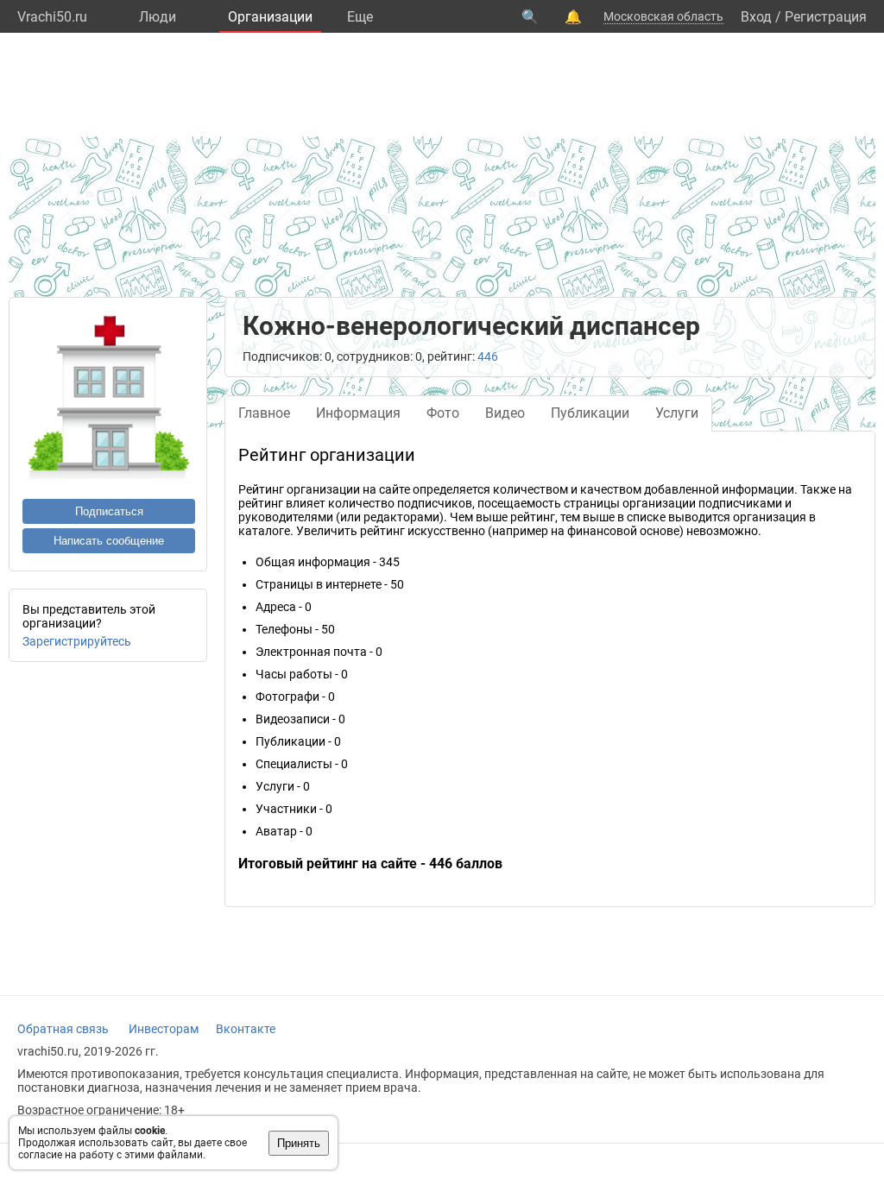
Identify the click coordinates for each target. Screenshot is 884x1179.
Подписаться (109, 511)
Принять (298, 1143)
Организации (270, 17)
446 (487, 356)
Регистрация (826, 17)
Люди (157, 17)
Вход (756, 17)
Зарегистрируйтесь (76, 641)
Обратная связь (63, 1029)
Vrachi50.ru (52, 17)
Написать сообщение (109, 540)
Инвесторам (164, 1029)
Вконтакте (245, 1029)
